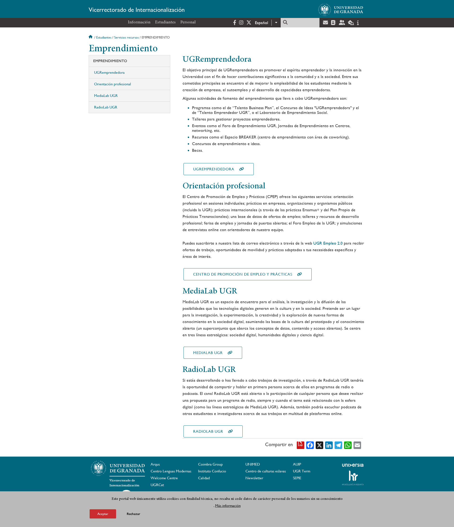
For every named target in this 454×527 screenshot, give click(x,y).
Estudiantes (165, 22)
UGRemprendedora (109, 72)
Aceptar (102, 514)
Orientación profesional (112, 84)
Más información (228, 505)
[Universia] (352, 465)
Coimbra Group (210, 464)
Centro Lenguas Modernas (171, 471)
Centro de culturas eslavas (265, 471)
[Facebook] (310, 445)
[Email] (357, 445)
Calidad (204, 478)
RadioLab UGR (105, 107)
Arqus (155, 464)
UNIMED (252, 464)
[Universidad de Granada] (340, 9)
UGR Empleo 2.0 (328, 243)
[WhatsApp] (348, 445)
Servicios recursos (126, 37)
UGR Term (301, 471)
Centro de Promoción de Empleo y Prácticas (242, 274)
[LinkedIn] (329, 445)
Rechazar (133, 514)
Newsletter (254, 478)
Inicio (91, 37)
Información (139, 22)
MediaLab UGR (106, 95)
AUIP (297, 464)
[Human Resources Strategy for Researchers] (352, 478)
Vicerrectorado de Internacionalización (137, 10)
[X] (319, 445)
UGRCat (157, 485)
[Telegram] (338, 445)
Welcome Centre (164, 478)
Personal (188, 22)
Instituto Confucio (212, 471)
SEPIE (297, 478)
